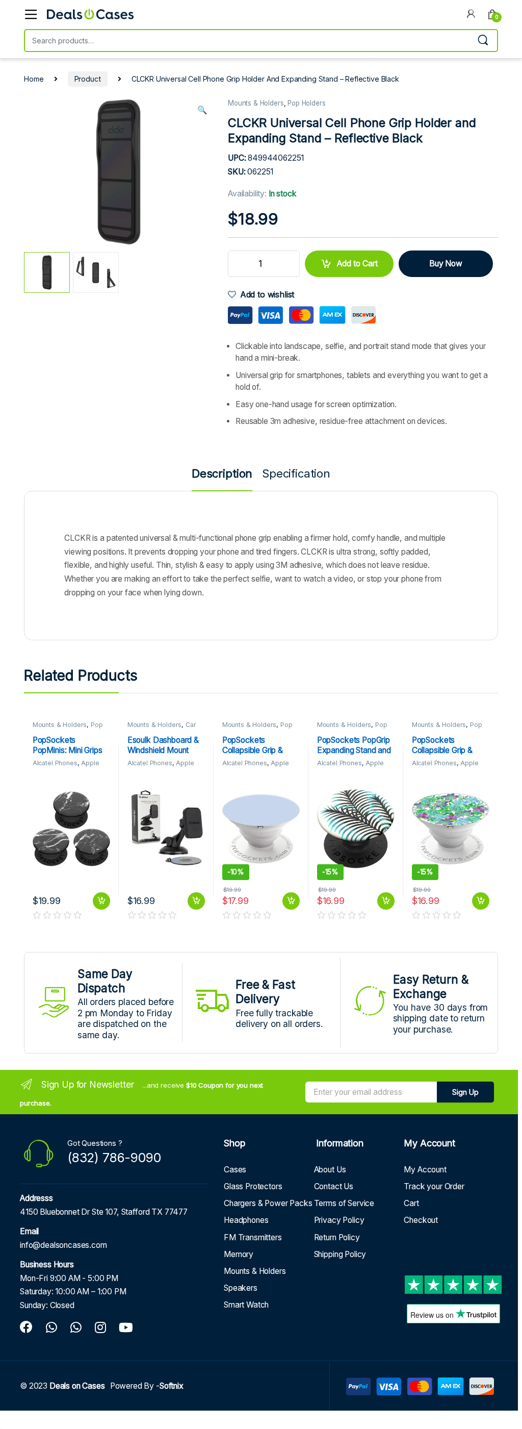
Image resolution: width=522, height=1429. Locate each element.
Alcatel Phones (55, 763)
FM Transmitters (253, 1237)
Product (87, 78)
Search (482, 40)
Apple (90, 763)
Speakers (240, 1288)
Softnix (172, 1386)
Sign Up (465, 1092)
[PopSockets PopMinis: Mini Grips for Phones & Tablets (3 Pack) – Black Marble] (71, 829)
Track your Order (434, 1186)
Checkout (421, 1220)
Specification (296, 474)
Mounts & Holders (256, 103)
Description (222, 474)
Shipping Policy (340, 1254)
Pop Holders (306, 103)
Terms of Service (344, 1203)
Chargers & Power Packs (268, 1203)
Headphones (246, 1220)
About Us (330, 1169)
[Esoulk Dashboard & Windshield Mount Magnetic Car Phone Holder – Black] (166, 829)
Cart (411, 1203)
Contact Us (333, 1186)
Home (33, 78)
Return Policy (337, 1237)
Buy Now (445, 263)
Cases (235, 1169)
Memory (238, 1254)
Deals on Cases (77, 1386)
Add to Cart (357, 263)
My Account (425, 1169)
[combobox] (246, 40)
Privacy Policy (339, 1220)
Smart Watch (246, 1305)
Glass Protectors (253, 1186)
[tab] (222, 479)
